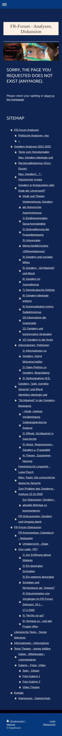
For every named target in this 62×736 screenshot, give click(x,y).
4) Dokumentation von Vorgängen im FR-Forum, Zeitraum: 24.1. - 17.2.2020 (38, 602)
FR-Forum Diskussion (27, 527)
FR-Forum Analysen (26, 130)
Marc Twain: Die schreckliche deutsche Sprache (36, 480)
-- (19, 141)
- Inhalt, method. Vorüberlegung (32, 414)
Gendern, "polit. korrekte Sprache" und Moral (33, 386)
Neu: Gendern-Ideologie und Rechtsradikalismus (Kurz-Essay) (35, 163)
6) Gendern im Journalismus (31, 281)
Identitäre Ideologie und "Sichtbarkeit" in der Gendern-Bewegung (36, 400)
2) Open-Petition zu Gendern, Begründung (35, 370)
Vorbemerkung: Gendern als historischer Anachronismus (37, 207)
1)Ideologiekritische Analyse (34, 425)
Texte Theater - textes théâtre (32, 648)
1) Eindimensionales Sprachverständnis (34, 221)
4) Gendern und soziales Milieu (37, 259)
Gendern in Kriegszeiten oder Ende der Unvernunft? (36, 188)
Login (52, 721)
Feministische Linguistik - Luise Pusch (34, 469)
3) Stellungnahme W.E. (36, 378)
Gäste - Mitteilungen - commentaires (31, 657)
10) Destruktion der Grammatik (34, 320)
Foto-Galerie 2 (31, 681)
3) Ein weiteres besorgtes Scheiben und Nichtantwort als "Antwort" (38, 582)
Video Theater (31, 687)
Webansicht (49, 724)
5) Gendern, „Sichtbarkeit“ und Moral (38, 270)
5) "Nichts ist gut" (33, 615)
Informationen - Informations (31, 643)
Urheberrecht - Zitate (35, 543)
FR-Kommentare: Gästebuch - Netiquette (36, 535)
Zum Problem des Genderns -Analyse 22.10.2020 (36, 491)
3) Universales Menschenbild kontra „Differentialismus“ (35, 246)
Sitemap (11, 724)
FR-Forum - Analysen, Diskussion (31, 29)
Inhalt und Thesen (33, 196)
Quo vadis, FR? (28, 549)
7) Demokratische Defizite (38, 290)
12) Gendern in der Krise (37, 339)
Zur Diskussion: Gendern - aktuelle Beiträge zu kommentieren (38, 505)
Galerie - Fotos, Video (31, 665)
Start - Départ (30, 670)
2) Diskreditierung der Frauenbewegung (35, 232)
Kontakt (18, 692)
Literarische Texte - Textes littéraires (30, 635)
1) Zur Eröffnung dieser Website (36, 557)
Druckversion (17, 721)
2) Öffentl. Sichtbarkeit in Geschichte (37, 436)
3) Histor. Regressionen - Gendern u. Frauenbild (38, 447)
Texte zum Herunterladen (33, 152)
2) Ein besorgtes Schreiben (32, 568)
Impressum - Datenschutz (34, 698)
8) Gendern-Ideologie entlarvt (35, 298)
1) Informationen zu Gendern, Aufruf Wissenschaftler (34, 356)
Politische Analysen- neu (33, 135)
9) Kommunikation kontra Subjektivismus (37, 309)
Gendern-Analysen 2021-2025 (32, 146)
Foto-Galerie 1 (31, 676)
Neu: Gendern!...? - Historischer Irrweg (30, 177)
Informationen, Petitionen (33, 345)
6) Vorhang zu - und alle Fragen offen (37, 624)
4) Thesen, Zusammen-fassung (36, 458)
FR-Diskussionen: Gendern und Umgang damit (35, 519)
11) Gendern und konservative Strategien (37, 331)
